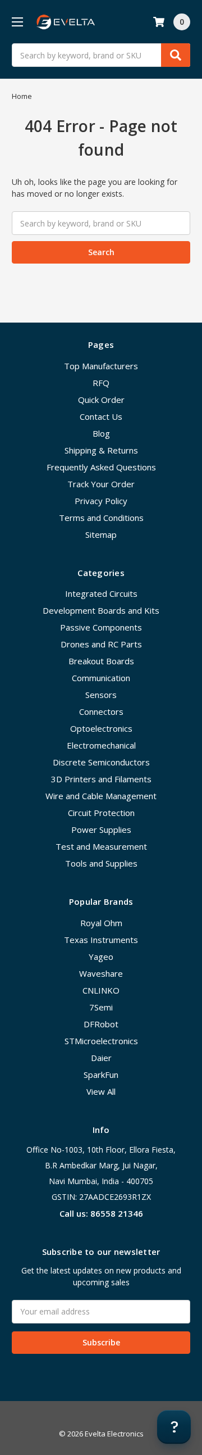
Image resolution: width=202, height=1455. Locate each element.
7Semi (101, 1007)
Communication (101, 677)
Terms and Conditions (101, 517)
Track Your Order (101, 483)
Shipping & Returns (101, 450)
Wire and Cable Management (101, 795)
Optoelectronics (101, 728)
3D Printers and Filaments (101, 779)
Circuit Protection (101, 812)
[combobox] (101, 55)
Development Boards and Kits (101, 610)
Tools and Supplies (101, 863)
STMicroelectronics (101, 1040)
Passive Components (101, 627)
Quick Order (101, 399)
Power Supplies (101, 829)
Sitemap (101, 534)
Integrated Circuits (101, 593)
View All (101, 1091)
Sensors (101, 694)
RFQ (101, 382)
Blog (101, 433)
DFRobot (101, 1024)
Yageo (101, 956)
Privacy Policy (101, 500)
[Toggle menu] (17, 21)
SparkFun (101, 1074)
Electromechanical (101, 745)
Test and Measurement (101, 846)
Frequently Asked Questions (101, 467)
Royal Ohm (101, 922)
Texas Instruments (101, 939)
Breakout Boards (101, 661)
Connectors (101, 711)
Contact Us (101, 416)
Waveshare (101, 973)
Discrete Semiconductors (101, 762)
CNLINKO (101, 990)
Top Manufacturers (101, 365)
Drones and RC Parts (101, 644)
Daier (101, 1057)
